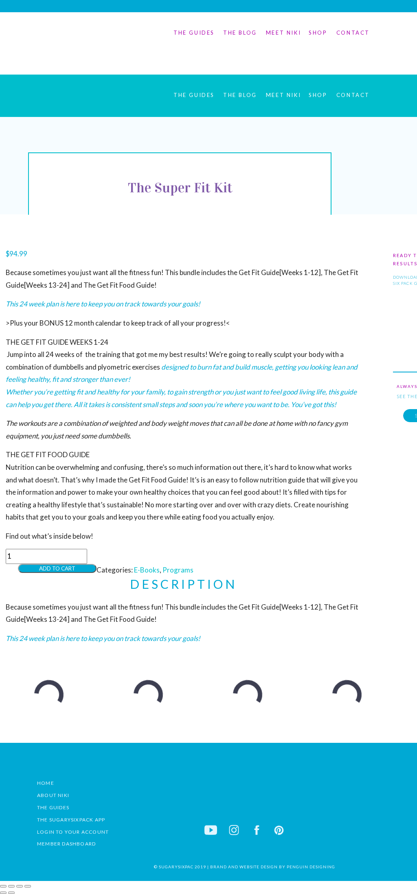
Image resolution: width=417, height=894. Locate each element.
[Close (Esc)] (27, 886)
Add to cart (57, 568)
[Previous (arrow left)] (3, 893)
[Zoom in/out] (3, 886)
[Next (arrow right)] (11, 893)
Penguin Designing (310, 866)
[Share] (19, 886)
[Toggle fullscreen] (11, 886)
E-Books (147, 570)
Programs (177, 570)
